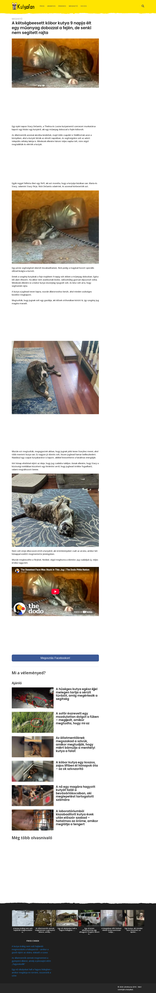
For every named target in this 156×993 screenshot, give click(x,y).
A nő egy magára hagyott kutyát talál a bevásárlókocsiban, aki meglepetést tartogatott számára (75, 793)
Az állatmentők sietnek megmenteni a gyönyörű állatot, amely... (45, 930)
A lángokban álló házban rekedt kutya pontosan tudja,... (112, 930)
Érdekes (62, 6)
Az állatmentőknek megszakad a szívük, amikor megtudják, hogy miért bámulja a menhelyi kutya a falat (75, 744)
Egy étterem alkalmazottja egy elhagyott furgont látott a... (89, 931)
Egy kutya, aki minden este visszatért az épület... (134, 930)
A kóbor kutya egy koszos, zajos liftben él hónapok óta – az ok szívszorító (77, 765)
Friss (42, 6)
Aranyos (51, 6)
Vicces (84, 6)
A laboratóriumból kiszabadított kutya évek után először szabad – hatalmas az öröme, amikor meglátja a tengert (77, 817)
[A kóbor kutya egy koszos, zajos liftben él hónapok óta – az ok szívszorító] (33, 771)
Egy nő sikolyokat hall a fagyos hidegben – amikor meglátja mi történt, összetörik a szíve (32, 972)
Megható (73, 6)
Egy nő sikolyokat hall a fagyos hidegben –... (67, 929)
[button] (143, 6)
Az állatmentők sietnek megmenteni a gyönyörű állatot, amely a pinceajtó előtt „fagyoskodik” (31, 960)
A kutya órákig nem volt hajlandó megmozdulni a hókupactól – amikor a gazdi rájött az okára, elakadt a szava (30, 949)
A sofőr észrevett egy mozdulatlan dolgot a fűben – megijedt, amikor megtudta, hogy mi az (77, 718)
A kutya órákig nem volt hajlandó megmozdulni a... (23, 930)
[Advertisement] (55, 108)
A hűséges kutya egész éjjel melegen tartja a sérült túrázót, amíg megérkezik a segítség (77, 694)
